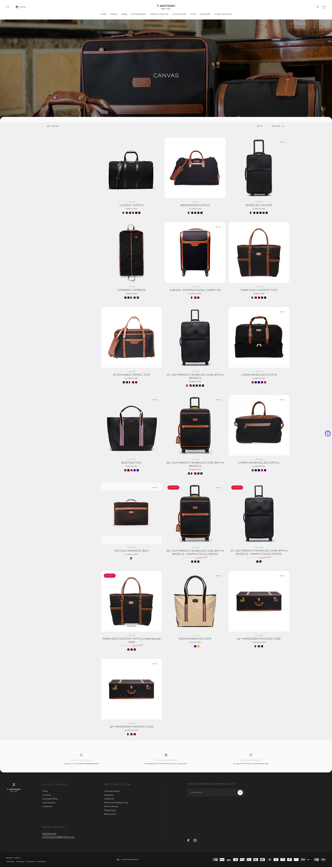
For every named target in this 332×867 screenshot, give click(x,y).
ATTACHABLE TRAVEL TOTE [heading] (131, 375)
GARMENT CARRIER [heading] (131, 290)
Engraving (108, 795)
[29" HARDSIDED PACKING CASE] (259, 601)
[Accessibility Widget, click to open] (328, 433)
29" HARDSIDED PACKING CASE (259, 639)
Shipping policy (41, 861)
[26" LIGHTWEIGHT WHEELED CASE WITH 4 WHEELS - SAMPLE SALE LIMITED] (195, 513)
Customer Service (111, 791)
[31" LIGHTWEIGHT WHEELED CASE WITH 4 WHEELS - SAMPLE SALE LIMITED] (259, 513)
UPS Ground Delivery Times (116, 803)
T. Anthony (131, 202)
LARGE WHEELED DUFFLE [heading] (259, 375)
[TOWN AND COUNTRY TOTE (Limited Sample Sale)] (131, 601)
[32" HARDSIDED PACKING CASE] (131, 689)
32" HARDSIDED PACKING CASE (131, 727)
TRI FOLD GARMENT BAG (131, 551)
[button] (20, 7)
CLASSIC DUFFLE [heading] (131, 205)
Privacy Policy (110, 810)
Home (45, 791)
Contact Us (47, 806)
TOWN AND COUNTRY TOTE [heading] (259, 290)
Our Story (46, 795)
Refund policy (110, 814)
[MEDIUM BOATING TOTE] (195, 601)
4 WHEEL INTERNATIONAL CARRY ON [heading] (195, 290)
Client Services (48, 803)
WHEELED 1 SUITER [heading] (259, 205)
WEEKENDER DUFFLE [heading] (195, 205)
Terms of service (30, 861)
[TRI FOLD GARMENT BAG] (131, 513)
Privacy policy (20, 861)
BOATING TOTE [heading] (131, 463)
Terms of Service (111, 806)
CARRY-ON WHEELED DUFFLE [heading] (258, 463)
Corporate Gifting (50, 799)
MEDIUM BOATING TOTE (195, 639)
